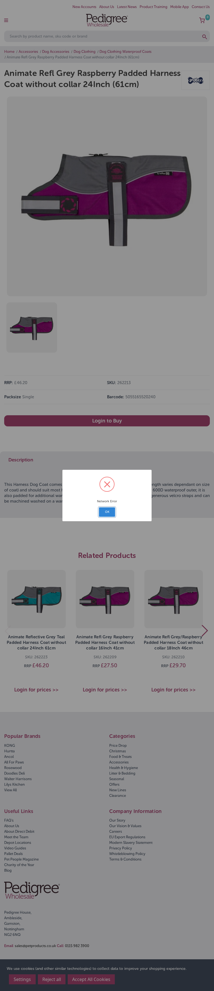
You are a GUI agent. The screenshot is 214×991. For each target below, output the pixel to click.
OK (107, 512)
